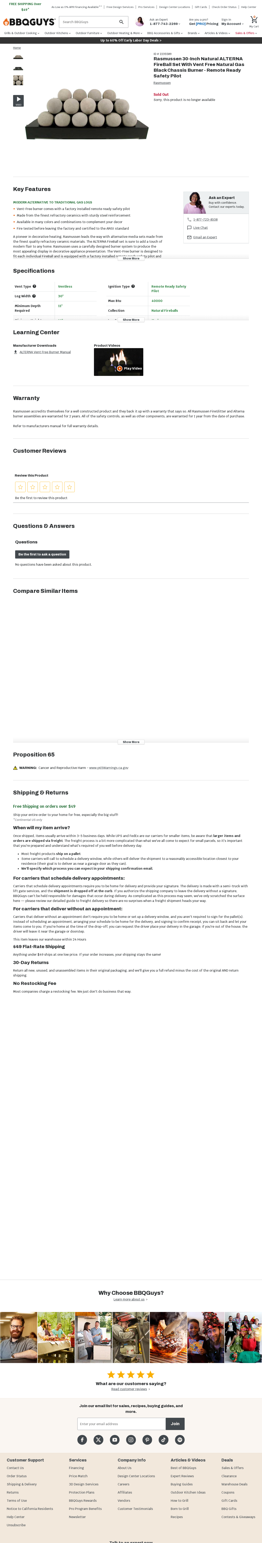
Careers (123, 1484)
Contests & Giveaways (238, 1517)
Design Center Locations (174, 7)
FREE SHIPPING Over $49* (25, 7)
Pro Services (146, 7)
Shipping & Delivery (22, 1484)
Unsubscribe (16, 1525)
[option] (18, 61)
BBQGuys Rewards (83, 1500)
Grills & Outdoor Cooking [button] (20, 33)
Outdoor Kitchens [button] (56, 33)
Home (17, 48)
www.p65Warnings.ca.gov (108, 768)
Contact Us (15, 1468)
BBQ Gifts (228, 1509)
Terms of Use (17, 1500)
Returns (13, 1492)
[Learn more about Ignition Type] (133, 286)
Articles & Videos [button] (216, 33)
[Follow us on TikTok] (163, 1440)
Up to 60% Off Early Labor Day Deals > (131, 40)
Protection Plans (81, 1492)
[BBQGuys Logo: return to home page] (29, 22)
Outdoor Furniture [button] (87, 33)
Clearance (229, 1476)
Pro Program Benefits (85, 1509)
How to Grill (179, 1500)
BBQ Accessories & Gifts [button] (163, 33)
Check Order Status (224, 7)
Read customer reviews (129, 1389)
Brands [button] (192, 33)
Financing (76, 1468)
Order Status (17, 1476)
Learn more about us (129, 1299)
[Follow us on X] (98, 1440)
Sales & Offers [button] (244, 33)
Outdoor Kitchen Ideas (188, 1492)
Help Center (16, 1517)
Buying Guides (182, 1484)
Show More (131, 258)
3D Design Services (83, 1484)
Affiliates (125, 1492)
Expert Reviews (182, 1476)
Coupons (227, 1492)
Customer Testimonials (135, 1509)
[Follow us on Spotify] (180, 1440)
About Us (124, 1468)
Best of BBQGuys (183, 1468)
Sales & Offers (232, 1468)
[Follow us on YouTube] (115, 1440)
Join (175, 1424)
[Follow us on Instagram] (131, 1440)
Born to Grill (180, 1509)
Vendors (124, 1500)
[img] (87, 114)
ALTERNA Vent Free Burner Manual (45, 352)
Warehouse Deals (234, 1484)
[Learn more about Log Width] (34, 296)
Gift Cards (201, 7)
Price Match (78, 1476)
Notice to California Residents (30, 1509)
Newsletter (77, 1517)
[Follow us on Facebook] (82, 1440)
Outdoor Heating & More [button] (123, 33)
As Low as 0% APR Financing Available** (77, 7)
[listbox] (18, 69)
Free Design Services (120, 7)
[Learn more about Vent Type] (34, 286)
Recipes (177, 1517)
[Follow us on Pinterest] (147, 1440)
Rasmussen (162, 83)
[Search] (121, 22)
